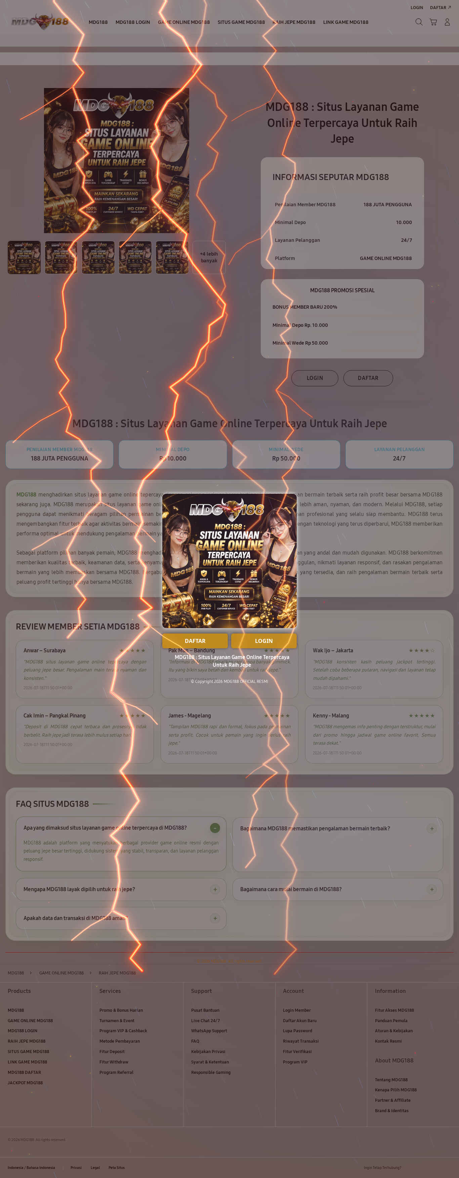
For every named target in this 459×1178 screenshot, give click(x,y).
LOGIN (264, 641)
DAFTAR (195, 641)
